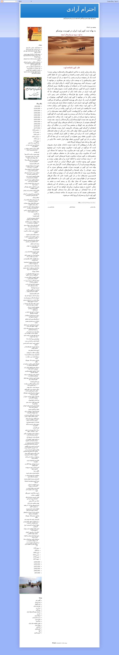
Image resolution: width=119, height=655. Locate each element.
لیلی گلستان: (36, 428)
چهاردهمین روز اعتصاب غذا (32, 339)
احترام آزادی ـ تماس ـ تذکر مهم (33, 47)
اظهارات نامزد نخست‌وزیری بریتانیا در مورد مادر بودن (32, 509)
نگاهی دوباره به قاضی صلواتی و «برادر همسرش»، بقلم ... (32, 149)
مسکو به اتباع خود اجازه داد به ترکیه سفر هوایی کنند (32, 285)
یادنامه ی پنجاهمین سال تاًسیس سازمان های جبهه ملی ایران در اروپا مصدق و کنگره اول (32, 72)
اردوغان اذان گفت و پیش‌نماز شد (31, 298)
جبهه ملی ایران (37, 606)
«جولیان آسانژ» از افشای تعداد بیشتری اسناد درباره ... (32, 170)
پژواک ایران (37, 625)
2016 (38, 128)
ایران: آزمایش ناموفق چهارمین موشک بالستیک (32, 371)
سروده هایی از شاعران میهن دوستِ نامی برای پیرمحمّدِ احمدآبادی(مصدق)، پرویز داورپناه (31, 56)
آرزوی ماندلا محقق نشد (33, 350)
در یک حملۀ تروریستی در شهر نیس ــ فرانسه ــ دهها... (32, 430)
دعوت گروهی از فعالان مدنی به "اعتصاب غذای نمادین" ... (32, 278)
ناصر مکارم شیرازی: (34, 163)
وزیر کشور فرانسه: (34, 381)
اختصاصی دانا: (36, 249)
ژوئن (37, 548)
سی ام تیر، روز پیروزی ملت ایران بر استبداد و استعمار (31, 329)
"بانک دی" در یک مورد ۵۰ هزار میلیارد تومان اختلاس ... (32, 533)
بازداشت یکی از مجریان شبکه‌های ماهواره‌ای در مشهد (31, 513)
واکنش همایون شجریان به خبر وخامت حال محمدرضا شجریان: (31, 450)
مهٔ (38, 550)
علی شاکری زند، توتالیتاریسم (33, 68)
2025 (38, 108)
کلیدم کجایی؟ (36, 216)
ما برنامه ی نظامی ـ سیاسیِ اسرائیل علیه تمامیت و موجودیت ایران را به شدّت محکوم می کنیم (32, 63)
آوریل (37, 552)
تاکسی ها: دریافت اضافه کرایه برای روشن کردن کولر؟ (32, 157)
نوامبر (37, 132)
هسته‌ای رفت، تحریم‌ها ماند (33, 437)
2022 (38, 115)
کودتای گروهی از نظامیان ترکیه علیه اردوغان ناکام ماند (32, 412)
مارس (37, 554)
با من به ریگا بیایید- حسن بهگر (32, 493)
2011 (38, 570)
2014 (38, 564)
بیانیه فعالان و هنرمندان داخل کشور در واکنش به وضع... (32, 419)
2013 (38, 566)
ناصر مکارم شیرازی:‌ (34, 293)
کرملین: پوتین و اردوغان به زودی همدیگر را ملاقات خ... (31, 375)
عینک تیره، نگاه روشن (34, 501)
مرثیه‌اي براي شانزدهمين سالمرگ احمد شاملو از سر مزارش (31, 241)
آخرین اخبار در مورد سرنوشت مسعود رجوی (32, 468)
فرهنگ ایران (37, 615)
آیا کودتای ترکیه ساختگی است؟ (32, 354)
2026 (38, 106)
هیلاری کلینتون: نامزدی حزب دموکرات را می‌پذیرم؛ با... (32, 177)
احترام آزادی (81, 9)
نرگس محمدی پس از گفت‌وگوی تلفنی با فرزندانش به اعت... (31, 390)
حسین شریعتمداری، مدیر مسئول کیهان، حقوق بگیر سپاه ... (31, 325)
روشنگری (38, 610)
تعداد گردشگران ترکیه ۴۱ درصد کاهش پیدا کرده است (32, 180)
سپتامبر (37, 136)
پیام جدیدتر (92, 207)
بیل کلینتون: (36, 213)
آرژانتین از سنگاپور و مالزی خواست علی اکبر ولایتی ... (32, 290)
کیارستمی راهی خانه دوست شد (31, 519)
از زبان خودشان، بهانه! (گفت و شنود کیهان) (32, 464)
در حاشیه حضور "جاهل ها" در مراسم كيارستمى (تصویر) (32, 440)
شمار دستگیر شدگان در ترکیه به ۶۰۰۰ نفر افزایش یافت (31, 384)
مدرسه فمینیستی (36, 617)
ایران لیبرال (37, 602)
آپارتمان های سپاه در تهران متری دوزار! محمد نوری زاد (31, 226)
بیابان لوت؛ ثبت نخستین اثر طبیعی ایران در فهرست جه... (31, 332)
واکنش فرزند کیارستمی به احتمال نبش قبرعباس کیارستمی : (31, 194)
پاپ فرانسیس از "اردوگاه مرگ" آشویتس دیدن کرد (32, 160)
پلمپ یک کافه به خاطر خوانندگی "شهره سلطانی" (31, 187)
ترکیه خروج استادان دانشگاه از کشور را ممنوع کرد (32, 316)
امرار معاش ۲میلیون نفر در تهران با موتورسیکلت (31, 529)
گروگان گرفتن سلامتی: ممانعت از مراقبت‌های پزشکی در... (31, 364)
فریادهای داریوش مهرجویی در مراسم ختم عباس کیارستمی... (31, 443)
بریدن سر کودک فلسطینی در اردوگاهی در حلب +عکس (32, 274)
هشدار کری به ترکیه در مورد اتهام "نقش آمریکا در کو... (31, 378)
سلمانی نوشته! (35, 271)
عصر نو (38, 613)
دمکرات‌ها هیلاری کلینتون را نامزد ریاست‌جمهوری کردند (31, 211)
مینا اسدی (38, 621)
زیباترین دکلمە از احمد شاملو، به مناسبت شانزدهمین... (31, 237)
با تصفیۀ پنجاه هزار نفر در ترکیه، (31, 228)
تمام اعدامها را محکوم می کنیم (33, 66)
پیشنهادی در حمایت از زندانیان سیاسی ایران (32, 457)
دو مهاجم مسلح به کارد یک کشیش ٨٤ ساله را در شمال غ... (31, 207)
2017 (38, 126)
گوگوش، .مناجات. (35, 495)
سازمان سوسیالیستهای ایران (33, 611)
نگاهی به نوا (36, 471)
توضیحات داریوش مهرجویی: (32, 422)
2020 (38, 119)
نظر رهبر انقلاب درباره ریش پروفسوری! (32, 403)
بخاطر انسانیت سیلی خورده (32, 473)
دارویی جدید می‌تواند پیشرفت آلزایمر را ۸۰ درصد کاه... (32, 166)
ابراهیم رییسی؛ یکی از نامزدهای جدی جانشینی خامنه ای (31, 173)
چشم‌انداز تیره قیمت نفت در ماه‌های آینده (32, 145)
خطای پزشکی (36, 197)
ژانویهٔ (37, 559)
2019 (38, 121)
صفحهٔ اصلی (72, 207)
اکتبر (37, 134)
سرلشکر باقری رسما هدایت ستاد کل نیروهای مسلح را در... (31, 540)
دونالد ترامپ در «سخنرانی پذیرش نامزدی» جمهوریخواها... (31, 300)
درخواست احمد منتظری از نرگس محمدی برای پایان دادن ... (31, 434)
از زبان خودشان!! (35, 287)
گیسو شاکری (37, 633)
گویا (39, 631)
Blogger (54, 643)
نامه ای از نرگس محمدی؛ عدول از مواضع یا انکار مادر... (31, 397)
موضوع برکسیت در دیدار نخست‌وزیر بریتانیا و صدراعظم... (33, 308)
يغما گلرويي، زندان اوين (33, 143)
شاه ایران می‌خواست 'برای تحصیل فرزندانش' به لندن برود (31, 268)
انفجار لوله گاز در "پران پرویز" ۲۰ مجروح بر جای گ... (31, 281)
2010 (38, 573)
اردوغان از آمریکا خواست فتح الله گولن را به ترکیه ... (31, 393)
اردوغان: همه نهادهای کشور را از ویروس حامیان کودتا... (31, 368)
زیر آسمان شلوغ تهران (34, 400)
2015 (38, 562)
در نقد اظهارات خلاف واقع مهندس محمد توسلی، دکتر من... (31, 522)
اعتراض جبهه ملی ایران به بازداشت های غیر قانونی (32, 219)
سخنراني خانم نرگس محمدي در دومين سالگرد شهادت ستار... (31, 415)
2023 (38, 113)
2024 (38, 110)
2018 (38, 123)
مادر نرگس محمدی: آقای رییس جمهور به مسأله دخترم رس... (31, 454)
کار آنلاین (38, 627)
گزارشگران (37, 629)
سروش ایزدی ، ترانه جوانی (33, 387)
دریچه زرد (38, 608)
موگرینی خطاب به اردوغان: (33, 352)
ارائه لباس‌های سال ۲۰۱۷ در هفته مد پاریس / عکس (31, 506)
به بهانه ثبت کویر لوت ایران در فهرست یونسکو (32, 312)
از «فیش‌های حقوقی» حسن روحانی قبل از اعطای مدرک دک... (32, 544)
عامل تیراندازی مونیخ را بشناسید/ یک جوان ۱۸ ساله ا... (31, 263)
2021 (38, 117)
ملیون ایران (37, 619)
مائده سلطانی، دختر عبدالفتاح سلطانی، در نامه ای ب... (32, 222)
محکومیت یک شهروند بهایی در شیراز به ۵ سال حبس (32, 476)
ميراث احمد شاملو (35, 243)
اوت (38, 138)
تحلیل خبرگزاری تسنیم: (33, 409)
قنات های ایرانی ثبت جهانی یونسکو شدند (33, 246)
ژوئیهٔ (37, 141)
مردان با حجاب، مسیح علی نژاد (32, 295)
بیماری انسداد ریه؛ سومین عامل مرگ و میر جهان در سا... (32, 256)
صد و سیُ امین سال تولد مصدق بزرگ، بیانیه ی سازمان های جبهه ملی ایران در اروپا (31, 51)
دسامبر (37, 130)
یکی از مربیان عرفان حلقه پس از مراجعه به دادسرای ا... (31, 200)
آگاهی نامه (38, 600)
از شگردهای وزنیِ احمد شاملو (32, 319)
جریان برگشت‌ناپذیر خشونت (32, 234)
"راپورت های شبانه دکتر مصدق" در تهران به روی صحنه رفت (31, 304)
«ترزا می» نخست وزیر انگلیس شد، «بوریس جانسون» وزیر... (31, 447)
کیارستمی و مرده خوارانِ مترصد (31, 479)
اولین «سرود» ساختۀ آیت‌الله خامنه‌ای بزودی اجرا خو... (32, 498)
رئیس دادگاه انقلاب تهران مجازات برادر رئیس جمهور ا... (31, 204)
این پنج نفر (36, 152)
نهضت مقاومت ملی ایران (33, 503)
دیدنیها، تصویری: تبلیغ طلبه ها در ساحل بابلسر (31, 347)
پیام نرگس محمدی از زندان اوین (31, 265)
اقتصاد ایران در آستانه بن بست (32, 341)
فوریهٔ (37, 557)
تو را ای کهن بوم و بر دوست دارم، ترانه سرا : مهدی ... (31, 336)
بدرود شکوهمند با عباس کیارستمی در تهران (33, 485)
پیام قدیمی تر (51, 207)
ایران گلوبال (37, 604)
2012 (38, 568)
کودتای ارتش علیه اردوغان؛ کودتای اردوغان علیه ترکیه (31, 406)
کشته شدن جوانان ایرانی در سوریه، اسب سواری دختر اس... (32, 490)
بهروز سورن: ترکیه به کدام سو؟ (32, 154)
